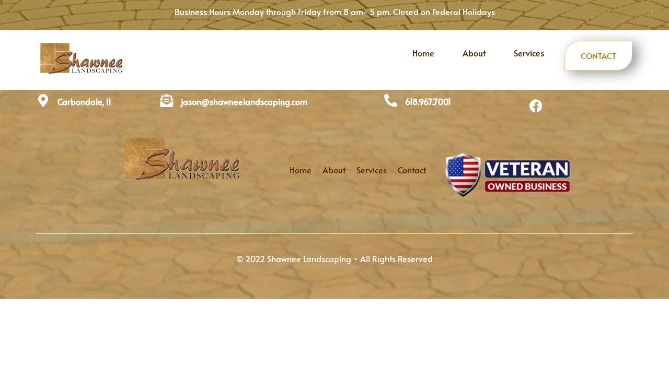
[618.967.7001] (390, 100)
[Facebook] (536, 105)
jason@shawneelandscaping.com (244, 101)
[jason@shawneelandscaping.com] (166, 100)
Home (423, 52)
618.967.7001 (428, 101)
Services (529, 52)
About (474, 52)
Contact (598, 55)
